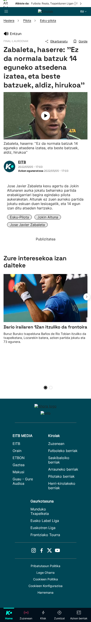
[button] (86, 296)
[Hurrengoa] (81, 3)
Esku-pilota (19, 217)
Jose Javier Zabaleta (27, 224)
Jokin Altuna (47, 217)
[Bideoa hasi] (45, 115)
